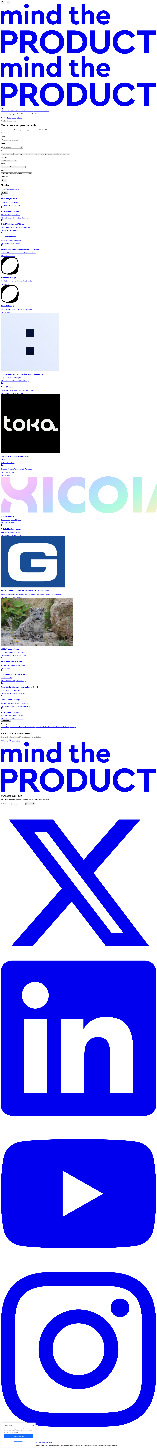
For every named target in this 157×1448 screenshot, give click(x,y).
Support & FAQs (47, 1442)
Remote (3, 160)
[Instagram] (78, 1426)
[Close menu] (2, 108)
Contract (16, 167)
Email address (5, 804)
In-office (14, 160)
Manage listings (17, 118)
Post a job (10, 118)
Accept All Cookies (18, 1436)
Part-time (9, 167)
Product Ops (43, 154)
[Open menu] (2, 2)
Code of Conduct (37, 1442)
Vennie (46, 111)
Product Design (18, 154)
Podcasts (15, 111)
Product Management (7, 154)
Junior (3, 173)
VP (24, 173)
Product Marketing (28, 154)
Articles (3, 111)
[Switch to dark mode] (8, 2)
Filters (5, 192)
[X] (78, 959)
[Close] (33, 1425)
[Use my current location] (21, 147)
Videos (21, 111)
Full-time (3, 167)
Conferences (39, 111)
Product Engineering (63, 154)
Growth (37, 154)
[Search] (5, 2)
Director (20, 173)
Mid (7, 173)
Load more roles (5, 720)
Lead (15, 173)
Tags (5, 181)
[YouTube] (78, 1271)
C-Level (29, 173)
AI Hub (9, 111)
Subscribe (29, 804)
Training (32, 111)
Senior (11, 173)
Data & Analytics (52, 154)
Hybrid (8, 160)
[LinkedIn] (78, 1115)
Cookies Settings (18, 1441)
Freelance (22, 167)
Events (26, 111)
